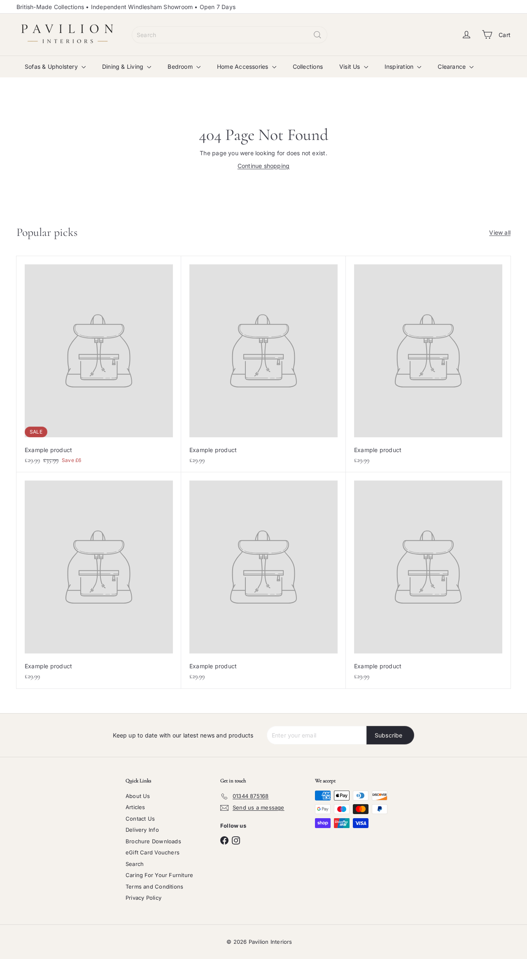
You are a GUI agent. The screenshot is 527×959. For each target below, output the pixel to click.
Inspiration (400, 66)
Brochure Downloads (153, 841)
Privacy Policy (143, 897)
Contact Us (140, 818)
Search (135, 864)
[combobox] (229, 34)
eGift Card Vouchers (153, 852)
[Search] (317, 34)
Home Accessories (243, 66)
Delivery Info (142, 829)
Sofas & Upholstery (52, 66)
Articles (135, 807)
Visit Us (350, 66)
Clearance (452, 66)
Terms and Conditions (154, 886)
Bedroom (181, 66)
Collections (308, 66)
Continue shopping (264, 165)
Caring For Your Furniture (159, 875)
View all (500, 232)
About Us (138, 796)
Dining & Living (123, 66)
